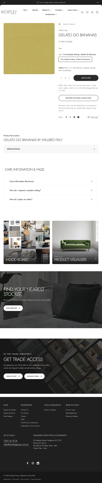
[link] (78, 98)
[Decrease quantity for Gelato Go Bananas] (61, 78)
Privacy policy (15, 479)
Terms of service (25, 479)
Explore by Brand (9, 413)
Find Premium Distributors (29, 423)
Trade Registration (71, 413)
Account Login (70, 410)
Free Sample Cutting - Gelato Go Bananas (75, 59)
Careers (23, 416)
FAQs (23, 419)
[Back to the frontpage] (60, 24)
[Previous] (4, 2)
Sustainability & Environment (30, 426)
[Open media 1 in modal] (29, 48)
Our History (25, 413)
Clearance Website (72, 416)
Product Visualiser (50, 410)
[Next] (97, 2)
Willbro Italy (63, 30)
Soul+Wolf (31, 475)
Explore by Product (10, 410)
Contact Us (24, 410)
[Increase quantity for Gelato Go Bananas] (69, 78)
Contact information (36, 479)
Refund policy (7, 479)
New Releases (8, 416)
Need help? (94, 117)
